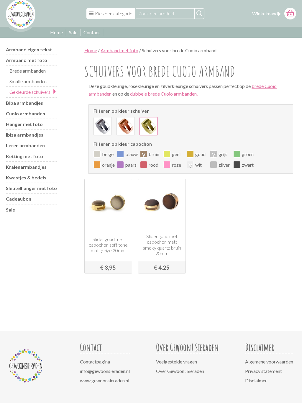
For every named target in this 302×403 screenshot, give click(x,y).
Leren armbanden (25, 145)
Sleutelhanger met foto (31, 188)
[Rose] (125, 126)
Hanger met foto (24, 124)
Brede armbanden (27, 70)
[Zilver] (102, 126)
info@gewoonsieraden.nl (105, 371)
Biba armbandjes (24, 103)
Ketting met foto (24, 156)
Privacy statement (263, 371)
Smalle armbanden (28, 81)
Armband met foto (26, 60)
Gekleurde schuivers (29, 92)
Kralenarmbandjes (26, 167)
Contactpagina (95, 361)
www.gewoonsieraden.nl (104, 380)
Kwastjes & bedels (26, 177)
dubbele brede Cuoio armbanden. (164, 93)
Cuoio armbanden (25, 113)
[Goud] (148, 126)
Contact (91, 32)
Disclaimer (256, 380)
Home (56, 32)
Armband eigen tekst (29, 49)
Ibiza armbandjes (24, 134)
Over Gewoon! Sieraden (180, 371)
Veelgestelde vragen (176, 361)
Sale (73, 32)
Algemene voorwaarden (269, 361)
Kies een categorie (113, 13)
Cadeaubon (18, 199)
